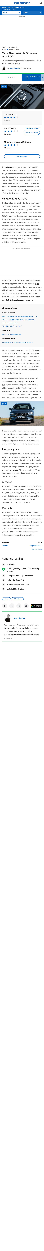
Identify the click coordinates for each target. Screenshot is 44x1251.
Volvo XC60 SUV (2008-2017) (12, 326)
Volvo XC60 (10, 167)
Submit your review (32, 132)
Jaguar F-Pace (18, 470)
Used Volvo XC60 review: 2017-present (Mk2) (17, 342)
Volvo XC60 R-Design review (11, 334)
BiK (38, 284)
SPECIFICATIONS (22, 156)
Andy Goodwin (15, 68)
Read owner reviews (31, 128)
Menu (3, 3)
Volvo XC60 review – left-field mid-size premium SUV (19, 316)
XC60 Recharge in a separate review (19, 300)
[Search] (41, 3)
